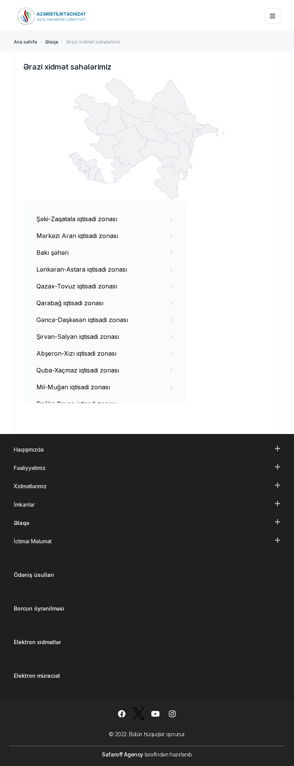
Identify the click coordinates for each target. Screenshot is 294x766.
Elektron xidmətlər (37, 642)
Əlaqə (51, 42)
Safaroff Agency (122, 754)
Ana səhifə (25, 42)
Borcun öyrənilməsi (39, 608)
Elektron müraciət (37, 675)
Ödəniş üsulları (34, 575)
